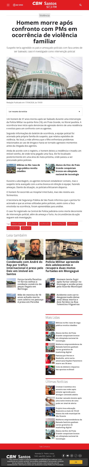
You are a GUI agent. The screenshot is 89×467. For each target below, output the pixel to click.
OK (76, 462)
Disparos (72, 223)
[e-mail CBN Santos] (80, 455)
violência (32, 223)
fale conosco (44, 446)
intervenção (59, 223)
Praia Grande (18, 223)
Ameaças (26, 228)
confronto (13, 228)
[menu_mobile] (8, 5)
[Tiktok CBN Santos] (76, 455)
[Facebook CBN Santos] (64, 455)
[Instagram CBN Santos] (72, 455)
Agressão (45, 223)
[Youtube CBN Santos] (68, 455)
